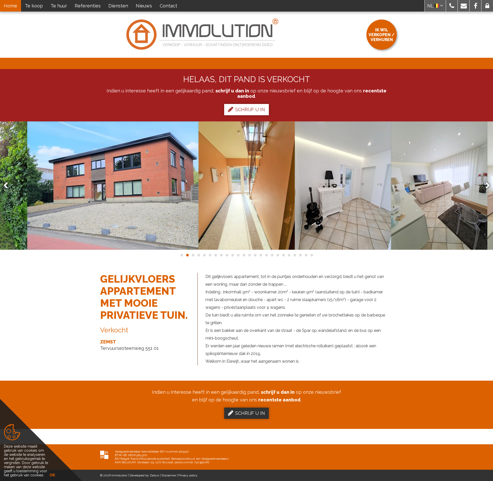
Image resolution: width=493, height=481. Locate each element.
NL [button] (431, 5)
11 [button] (238, 255)
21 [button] (294, 255)
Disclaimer (169, 475)
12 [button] (243, 255)
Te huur (59, 5)
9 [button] (226, 255)
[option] (112, 185)
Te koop (34, 5)
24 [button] (311, 255)
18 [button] (277, 255)
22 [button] (300, 255)
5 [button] (204, 255)
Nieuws (144, 5)
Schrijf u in (250, 109)
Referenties (88, 5)
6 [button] (209, 255)
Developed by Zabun (144, 475)
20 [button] (289, 255)
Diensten (118, 5)
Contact (168, 5)
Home (10, 5)
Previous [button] (8, 186)
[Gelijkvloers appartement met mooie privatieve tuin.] (112, 185)
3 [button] (193, 255)
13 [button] (249, 255)
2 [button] (187, 255)
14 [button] (255, 255)
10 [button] (232, 255)
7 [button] (215, 255)
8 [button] (221, 255)
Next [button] (485, 186)
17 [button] (272, 255)
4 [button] (198, 255)
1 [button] (181, 255)
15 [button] (260, 255)
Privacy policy (187, 475)
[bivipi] (104, 455)
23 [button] (306, 255)
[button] (452, 6)
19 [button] (283, 255)
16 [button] (266, 255)
